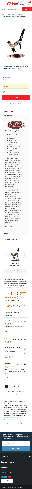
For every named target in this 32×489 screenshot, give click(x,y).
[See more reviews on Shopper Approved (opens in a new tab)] (16, 357)
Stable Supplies (10, 14)
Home (2, 14)
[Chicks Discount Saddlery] (16, 3)
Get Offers (16, 448)
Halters (19, 14)
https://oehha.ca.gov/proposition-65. (13, 424)
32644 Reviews (11, 300)
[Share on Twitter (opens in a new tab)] (13, 357)
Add (16, 97)
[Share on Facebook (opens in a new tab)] (10, 357)
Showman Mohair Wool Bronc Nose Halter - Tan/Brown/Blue (15, 264)
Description (8, 116)
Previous (5, 255)
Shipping (7, 233)
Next (25, 255)
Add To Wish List (17, 103)
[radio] (22, 292)
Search (28, 9)
